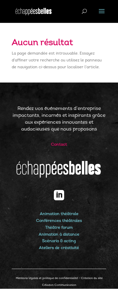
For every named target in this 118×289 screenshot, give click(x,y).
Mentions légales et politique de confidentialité (47, 278)
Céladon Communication (59, 285)
